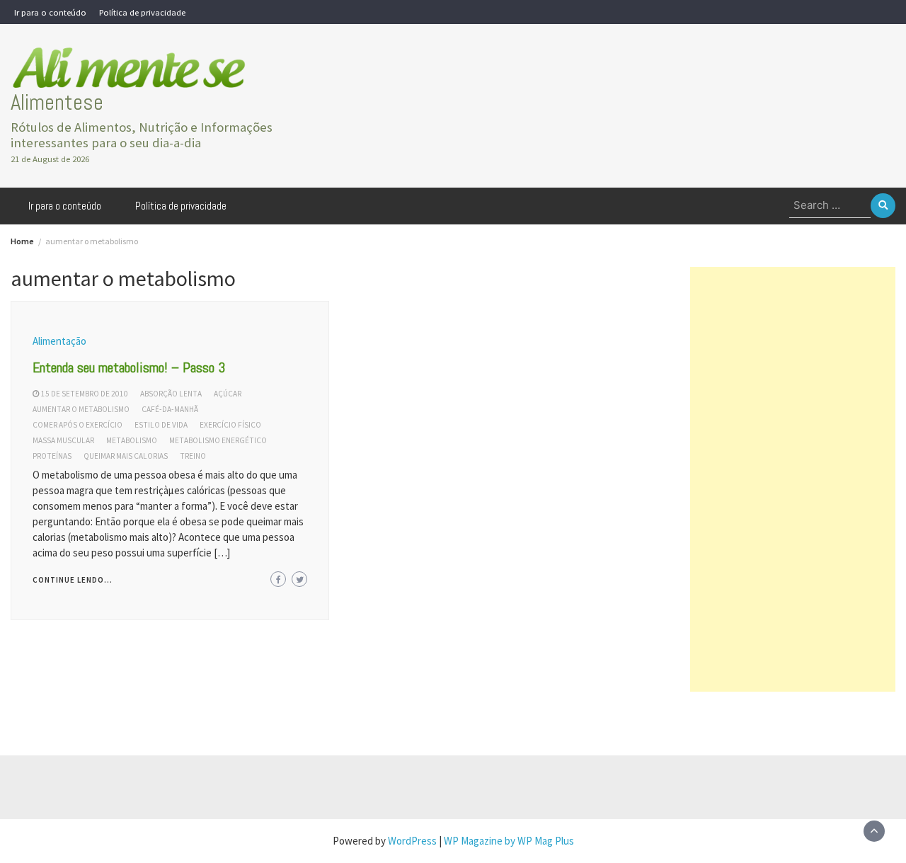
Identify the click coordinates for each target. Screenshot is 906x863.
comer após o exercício (77, 425)
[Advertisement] (792, 479)
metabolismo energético (218, 440)
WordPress (412, 840)
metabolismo (131, 440)
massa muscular (63, 440)
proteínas (52, 456)
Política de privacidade (142, 12)
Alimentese (57, 102)
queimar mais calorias (126, 456)
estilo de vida (161, 425)
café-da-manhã (170, 409)
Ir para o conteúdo (50, 12)
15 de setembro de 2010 (84, 394)
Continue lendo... (73, 580)
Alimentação (59, 341)
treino (193, 456)
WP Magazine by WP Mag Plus (509, 840)
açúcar (227, 394)
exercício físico (230, 425)
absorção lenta (171, 394)
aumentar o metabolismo (81, 409)
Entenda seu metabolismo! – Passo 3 (129, 367)
